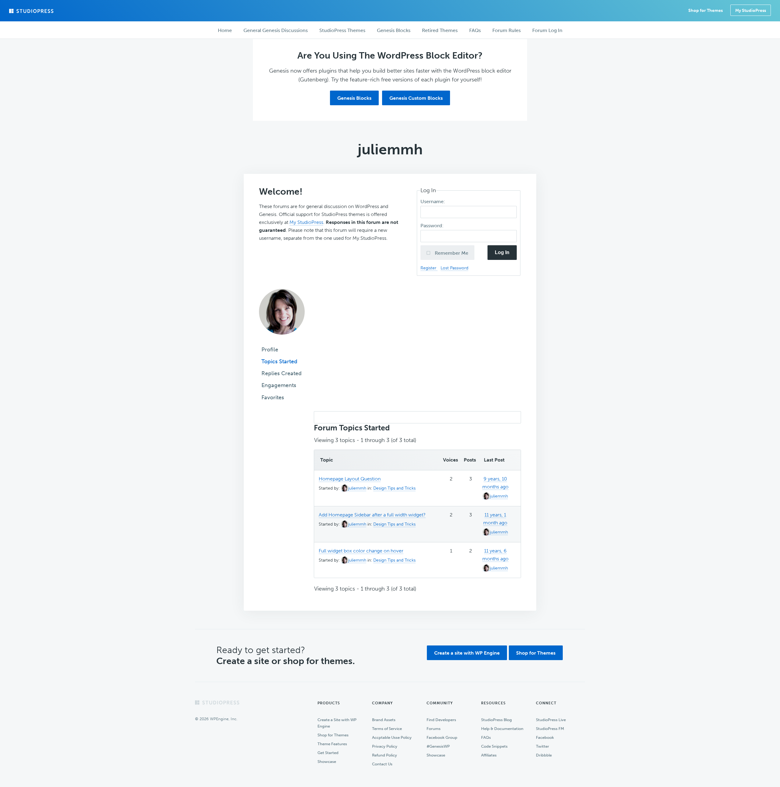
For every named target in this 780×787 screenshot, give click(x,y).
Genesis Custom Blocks (416, 98)
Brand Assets (383, 719)
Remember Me (451, 253)
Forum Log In (547, 30)
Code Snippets (494, 746)
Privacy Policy (384, 746)
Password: (432, 225)
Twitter (542, 746)
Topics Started (279, 361)
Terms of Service (387, 728)
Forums (434, 728)
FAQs (486, 737)
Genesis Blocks (354, 98)
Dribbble (544, 755)
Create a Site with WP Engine (336, 722)
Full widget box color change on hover (361, 551)
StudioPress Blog (496, 719)
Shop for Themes (535, 653)
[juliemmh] (282, 339)
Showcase (326, 761)
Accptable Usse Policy (392, 737)
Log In (502, 252)
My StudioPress (750, 10)
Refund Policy (384, 755)
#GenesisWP (438, 746)
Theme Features (332, 744)
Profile (269, 349)
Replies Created (281, 373)
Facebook (545, 737)
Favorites (272, 397)
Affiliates (489, 755)
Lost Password (454, 268)
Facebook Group (442, 737)
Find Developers (441, 719)
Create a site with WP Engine (467, 653)
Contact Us (382, 764)
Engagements (278, 385)
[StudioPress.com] (32, 11)
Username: (433, 201)
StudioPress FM (550, 728)
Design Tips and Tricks (394, 488)
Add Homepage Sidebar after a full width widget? (372, 515)
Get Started (328, 752)
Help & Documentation (502, 728)
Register (429, 268)
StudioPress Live (551, 719)
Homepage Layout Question (350, 479)
